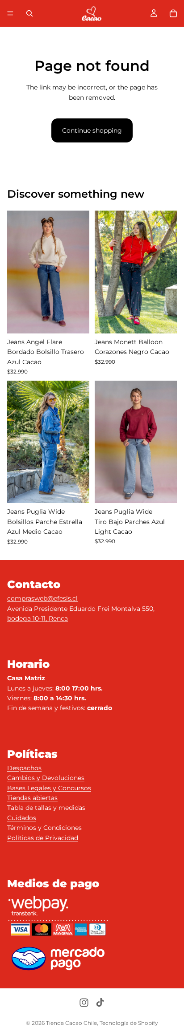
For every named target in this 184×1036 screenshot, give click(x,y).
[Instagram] (84, 1002)
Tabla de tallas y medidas (46, 808)
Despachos (24, 768)
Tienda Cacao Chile (71, 1023)
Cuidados (21, 818)
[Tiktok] (100, 1002)
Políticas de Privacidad (42, 838)
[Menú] (10, 13)
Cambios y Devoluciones (45, 778)
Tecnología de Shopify (129, 1023)
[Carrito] (173, 13)
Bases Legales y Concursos (49, 788)
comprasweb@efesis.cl (42, 598)
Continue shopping (92, 130)
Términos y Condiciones (44, 828)
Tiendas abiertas (32, 798)
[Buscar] (29, 13)
